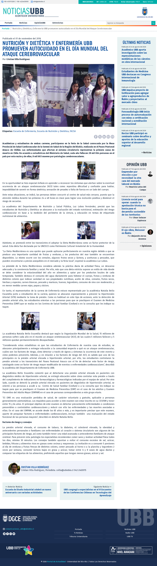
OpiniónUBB (39, 23)
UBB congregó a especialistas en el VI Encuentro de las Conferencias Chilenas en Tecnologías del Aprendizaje (87, 492)
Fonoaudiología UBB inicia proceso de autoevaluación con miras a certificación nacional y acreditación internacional (136, 117)
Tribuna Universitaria (78, 536)
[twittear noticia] (100, 136)
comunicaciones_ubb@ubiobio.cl (19, 529)
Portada (8, 23)
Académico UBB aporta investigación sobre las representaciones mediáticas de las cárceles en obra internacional (136, 55)
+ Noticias (147, 152)
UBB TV (130, 536)
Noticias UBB (129, 529)
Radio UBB (129, 533)
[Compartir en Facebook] (96, 136)
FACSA (73, 131)
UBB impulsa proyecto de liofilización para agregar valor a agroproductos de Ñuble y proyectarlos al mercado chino (135, 96)
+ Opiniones (146, 246)
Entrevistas (57, 23)
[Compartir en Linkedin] (104, 136)
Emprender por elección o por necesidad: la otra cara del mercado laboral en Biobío (131, 177)
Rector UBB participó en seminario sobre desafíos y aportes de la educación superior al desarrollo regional (136, 139)
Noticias (23, 23)
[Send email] (108, 136)
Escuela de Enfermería (24, 131)
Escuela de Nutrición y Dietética (53, 131)
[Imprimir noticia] (112, 136)
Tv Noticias (78, 533)
